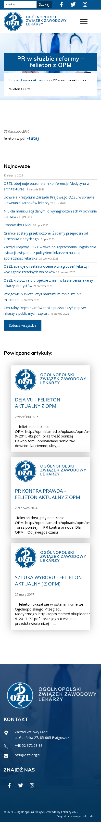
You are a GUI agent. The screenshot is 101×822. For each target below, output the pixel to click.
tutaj (34, 138)
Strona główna (19, 80)
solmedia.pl (89, 816)
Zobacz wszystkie (23, 325)
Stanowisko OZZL (18, 225)
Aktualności (41, 80)
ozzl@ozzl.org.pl (27, 755)
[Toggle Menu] (84, 21)
